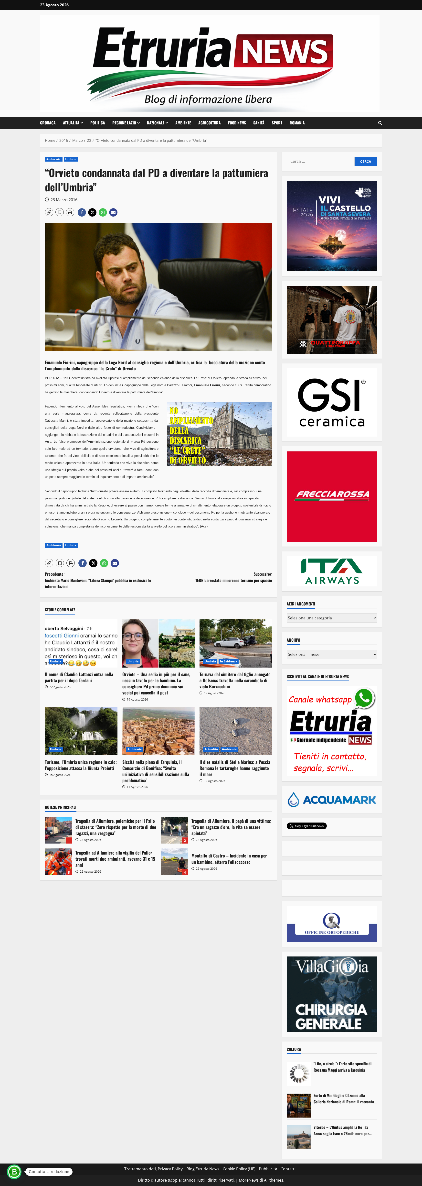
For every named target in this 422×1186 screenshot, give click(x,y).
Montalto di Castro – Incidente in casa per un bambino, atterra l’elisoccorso (174, 861)
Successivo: (233, 577)
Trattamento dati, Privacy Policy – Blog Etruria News (171, 1169)
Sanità (258, 123)
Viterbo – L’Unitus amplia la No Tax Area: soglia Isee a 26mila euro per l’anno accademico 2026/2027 (341, 1130)
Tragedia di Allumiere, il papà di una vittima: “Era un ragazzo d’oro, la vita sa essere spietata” (174, 830)
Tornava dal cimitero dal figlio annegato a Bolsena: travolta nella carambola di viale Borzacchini (235, 680)
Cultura (294, 1049)
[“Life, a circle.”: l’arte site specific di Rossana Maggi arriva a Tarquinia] (299, 1074)
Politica (97, 123)
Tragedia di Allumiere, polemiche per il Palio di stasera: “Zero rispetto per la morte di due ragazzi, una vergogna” (58, 830)
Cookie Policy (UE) (239, 1169)
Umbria (70, 159)
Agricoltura (209, 123)
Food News (237, 123)
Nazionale (155, 123)
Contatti (288, 1169)
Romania (297, 123)
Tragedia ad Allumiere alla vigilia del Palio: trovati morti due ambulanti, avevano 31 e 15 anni (58, 861)
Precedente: (98, 580)
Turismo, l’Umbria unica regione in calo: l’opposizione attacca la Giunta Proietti (81, 765)
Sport (277, 123)
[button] (380, 123)
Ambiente (183, 123)
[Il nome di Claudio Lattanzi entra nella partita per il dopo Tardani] (81, 643)
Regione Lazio (124, 123)
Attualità (71, 123)
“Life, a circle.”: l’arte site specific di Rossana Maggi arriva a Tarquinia (342, 1067)
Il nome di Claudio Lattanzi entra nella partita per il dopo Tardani (79, 677)
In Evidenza (228, 661)
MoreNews (249, 1180)
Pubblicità (268, 1169)
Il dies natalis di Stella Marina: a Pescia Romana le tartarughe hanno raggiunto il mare (235, 768)
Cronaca (48, 123)
